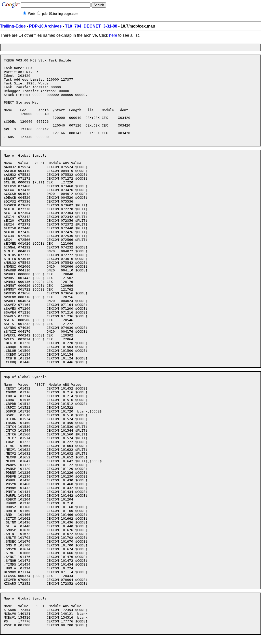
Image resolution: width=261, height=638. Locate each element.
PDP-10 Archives (45, 26)
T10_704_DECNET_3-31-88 (91, 26)
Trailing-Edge (13, 26)
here (113, 35)
